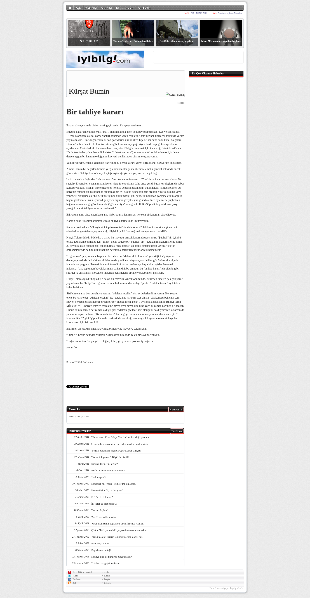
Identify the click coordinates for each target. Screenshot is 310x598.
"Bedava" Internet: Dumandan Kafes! (133, 41)
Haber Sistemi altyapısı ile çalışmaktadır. (227, 588)
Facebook (76, 579)
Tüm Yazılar (176, 431)
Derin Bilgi (91, 8)
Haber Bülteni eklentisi (82, 572)
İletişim (107, 579)
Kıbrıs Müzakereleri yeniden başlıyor (221, 41)
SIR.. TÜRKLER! (89, 41)
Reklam (107, 583)
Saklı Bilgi (106, 8)
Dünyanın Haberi (125, 8)
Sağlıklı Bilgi (144, 8)
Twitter (75, 576)
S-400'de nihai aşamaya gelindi (177, 41)
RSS (74, 583)
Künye (107, 576)
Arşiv (78, 8)
